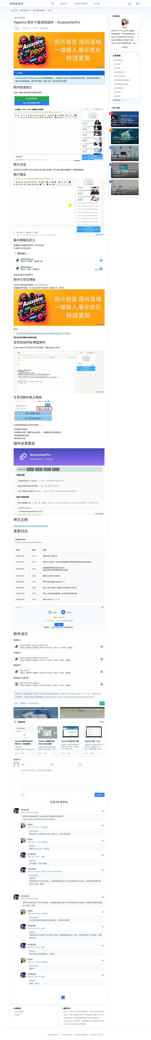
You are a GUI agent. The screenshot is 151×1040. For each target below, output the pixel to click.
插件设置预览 (118, 88)
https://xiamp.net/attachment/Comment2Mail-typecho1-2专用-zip (43, 333)
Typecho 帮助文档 (81, 3)
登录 (137, 3)
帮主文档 (117, 92)
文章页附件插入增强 (121, 84)
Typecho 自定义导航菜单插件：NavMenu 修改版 (124, 189)
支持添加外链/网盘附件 (122, 80)
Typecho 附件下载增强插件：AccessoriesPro (47, 22)
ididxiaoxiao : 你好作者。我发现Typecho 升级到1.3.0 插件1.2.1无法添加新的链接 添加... (84, 1021)
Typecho (63, 3)
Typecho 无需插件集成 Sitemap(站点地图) (124, 156)
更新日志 (117, 96)
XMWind (69, 1035)
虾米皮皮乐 (16, 3)
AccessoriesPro (33, 703)
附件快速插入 (118, 60)
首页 (52, 3)
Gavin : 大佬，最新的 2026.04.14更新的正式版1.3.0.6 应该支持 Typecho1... (84, 1015)
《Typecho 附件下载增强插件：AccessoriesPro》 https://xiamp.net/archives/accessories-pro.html (58, 697)
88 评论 (35, 28)
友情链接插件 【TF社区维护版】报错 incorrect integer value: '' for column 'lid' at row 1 (124, 138)
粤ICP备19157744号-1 (96, 1035)
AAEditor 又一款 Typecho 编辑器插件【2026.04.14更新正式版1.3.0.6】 (123, 121)
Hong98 (25, 809)
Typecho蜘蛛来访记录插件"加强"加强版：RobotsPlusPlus (124, 172)
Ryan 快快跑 (18, 1012)
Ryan (17, 28)
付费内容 (23, 703)
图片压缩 (117, 64)
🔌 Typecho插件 (20, 18)
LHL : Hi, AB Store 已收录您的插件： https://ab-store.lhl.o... (84, 1012)
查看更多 (125, 47)
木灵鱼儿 (17, 1015)
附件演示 (117, 100)
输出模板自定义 (119, 72)
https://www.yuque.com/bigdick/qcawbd (31, 526)
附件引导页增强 (119, 76)
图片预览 (117, 68)
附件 (16, 703)
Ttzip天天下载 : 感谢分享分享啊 (75, 1024)
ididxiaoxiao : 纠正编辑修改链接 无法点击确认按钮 (81, 1018)
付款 (59, 624)
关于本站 (97, 3)
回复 (103, 811)
